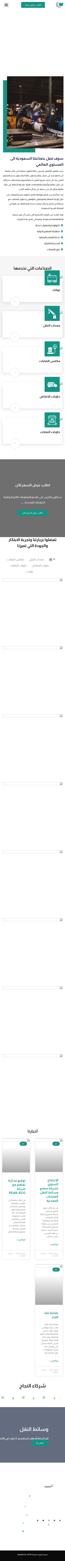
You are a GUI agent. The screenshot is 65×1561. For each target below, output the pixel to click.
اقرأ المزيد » (53, 1244)
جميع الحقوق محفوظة (40, 1554)
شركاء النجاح (32, 1385)
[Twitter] (60, 1520)
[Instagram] (49, 1520)
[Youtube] (43, 1520)
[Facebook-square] (54, 1520)
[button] (6, 5)
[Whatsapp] (49, 1524)
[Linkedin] (38, 1520)
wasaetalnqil (23, 1554)
